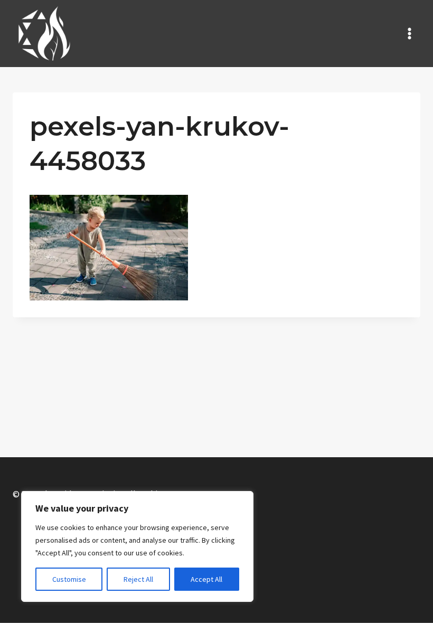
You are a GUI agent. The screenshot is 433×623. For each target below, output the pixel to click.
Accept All (206, 579)
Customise (69, 579)
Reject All (138, 579)
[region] (137, 546)
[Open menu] (409, 33)
